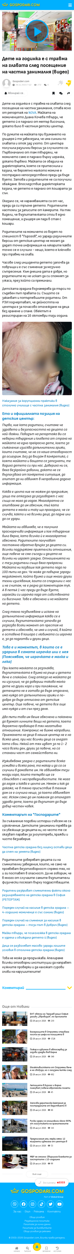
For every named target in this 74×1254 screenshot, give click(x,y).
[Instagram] (32, 1204)
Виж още (37, 1174)
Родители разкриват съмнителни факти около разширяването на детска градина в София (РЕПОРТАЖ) (36, 895)
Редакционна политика (37, 1220)
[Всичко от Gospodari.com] (6, 83)
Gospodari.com (21, 81)
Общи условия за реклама (37, 1231)
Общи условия (37, 1217)
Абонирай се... (16, 93)
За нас (17, 1211)
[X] (50, 1204)
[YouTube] (59, 1204)
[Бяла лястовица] (60, 83)
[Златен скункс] (68, 83)
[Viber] (14, 1204)
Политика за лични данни (37, 1224)
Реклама (39, 1211)
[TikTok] (41, 1204)
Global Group (57, 1197)
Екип (27, 1211)
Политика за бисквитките (37, 1228)
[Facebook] (23, 1204)
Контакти (54, 1211)
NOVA (32, 113)
